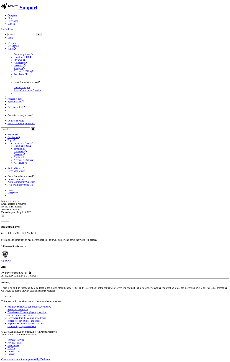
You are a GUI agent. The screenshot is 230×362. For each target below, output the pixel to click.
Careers (11, 354)
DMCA (11, 348)
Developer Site (15, 107)
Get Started (13, 45)
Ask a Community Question (27, 90)
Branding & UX (22, 57)
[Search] (39, 34)
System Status (15, 101)
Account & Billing (23, 71)
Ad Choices (13, 345)
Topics (11, 48)
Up (2, 260)
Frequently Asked (22, 54)
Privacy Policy (15, 342)
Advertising (19, 62)
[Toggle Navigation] (11, 29)
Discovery (19, 65)
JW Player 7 (20, 74)
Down (8, 260)
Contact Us (13, 351)
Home (11, 190)
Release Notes (15, 98)
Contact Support (22, 87)
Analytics (18, 68)
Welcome (12, 43)
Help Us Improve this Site (20, 184)
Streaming (19, 60)
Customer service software (25, 359)
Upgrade (5, 29)
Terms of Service (16, 340)
